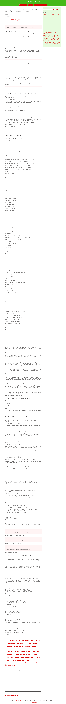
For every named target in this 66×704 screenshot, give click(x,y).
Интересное (30, 4)
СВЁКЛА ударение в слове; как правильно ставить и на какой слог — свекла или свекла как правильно (51, 15)
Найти (55, 9)
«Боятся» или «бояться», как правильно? (14, 19)
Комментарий (7, 672)
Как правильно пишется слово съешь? (14, 22)
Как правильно (37, 4)
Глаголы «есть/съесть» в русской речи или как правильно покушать (19, 24)
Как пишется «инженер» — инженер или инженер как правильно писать (50, 28)
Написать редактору (33, 702)
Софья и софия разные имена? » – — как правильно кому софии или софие (50, 36)
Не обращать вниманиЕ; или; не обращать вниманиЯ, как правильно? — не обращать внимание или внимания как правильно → (32, 663)
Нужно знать (44, 4)
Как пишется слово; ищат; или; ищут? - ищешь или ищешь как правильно (23, 637)
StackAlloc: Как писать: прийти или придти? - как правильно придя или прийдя (24, 638)
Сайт (6, 690)
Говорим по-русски (23, 4)
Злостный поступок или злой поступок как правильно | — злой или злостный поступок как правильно (51, 39)
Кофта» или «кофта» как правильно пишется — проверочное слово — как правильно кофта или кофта (51, 32)
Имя (6, 682)
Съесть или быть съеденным (12, 21)
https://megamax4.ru (19, 700)
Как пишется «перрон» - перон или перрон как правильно (19, 660)
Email (6, 686)
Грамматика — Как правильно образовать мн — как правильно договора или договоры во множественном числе (51, 43)
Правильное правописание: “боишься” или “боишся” (16, 20)
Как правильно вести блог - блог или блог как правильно (19, 649)
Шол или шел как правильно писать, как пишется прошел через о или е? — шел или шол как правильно (51, 19)
